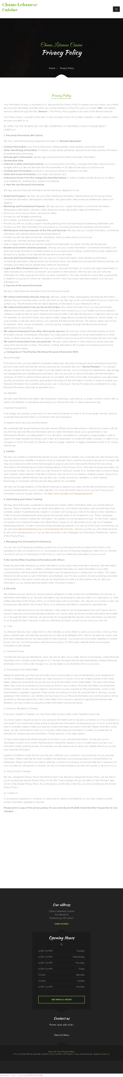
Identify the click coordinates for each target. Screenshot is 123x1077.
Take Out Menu (61, 1035)
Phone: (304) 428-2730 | (61, 1025)
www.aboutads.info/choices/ (59, 529)
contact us (105, 1054)
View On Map (61, 924)
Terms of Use (54, 1052)
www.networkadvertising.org (26, 529)
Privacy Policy (68, 1052)
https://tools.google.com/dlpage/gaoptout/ (70, 493)
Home (52, 68)
